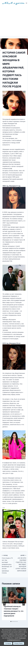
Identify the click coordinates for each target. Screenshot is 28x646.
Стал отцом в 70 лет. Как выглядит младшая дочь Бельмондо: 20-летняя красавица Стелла (7, 564)
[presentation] (14, 595)
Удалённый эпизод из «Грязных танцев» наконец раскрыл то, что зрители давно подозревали (13, 611)
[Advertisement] (14, 21)
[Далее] (23, 604)
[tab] (10, 621)
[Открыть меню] (26, 3)
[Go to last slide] (4, 604)
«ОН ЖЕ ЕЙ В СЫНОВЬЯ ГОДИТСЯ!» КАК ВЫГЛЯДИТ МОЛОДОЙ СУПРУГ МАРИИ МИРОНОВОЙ (21, 563)
